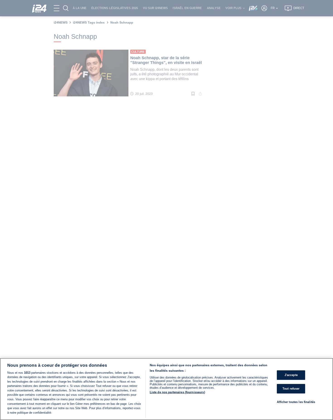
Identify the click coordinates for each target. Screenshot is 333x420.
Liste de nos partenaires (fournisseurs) (177, 392)
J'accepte (291, 375)
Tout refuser (291, 388)
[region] (166, 389)
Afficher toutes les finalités (296, 402)
